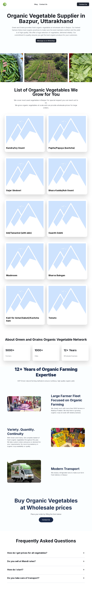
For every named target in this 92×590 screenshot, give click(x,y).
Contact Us (83, 4)
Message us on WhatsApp (46, 41)
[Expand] (84, 553)
